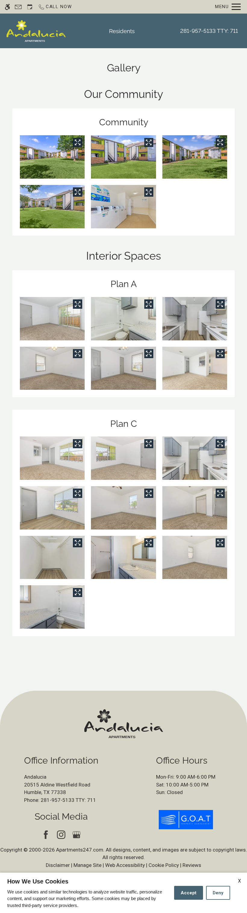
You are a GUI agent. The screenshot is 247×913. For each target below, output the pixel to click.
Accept (188, 893)
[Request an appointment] (30, 7)
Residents (122, 31)
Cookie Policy (164, 865)
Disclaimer (58, 865)
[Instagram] (61, 835)
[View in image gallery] (77, 142)
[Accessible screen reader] (7, 7)
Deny (218, 893)
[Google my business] (76, 835)
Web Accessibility (125, 865)
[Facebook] (46, 835)
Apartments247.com (79, 850)
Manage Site (87, 865)
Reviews (192, 865)
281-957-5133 (209, 30)
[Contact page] (18, 7)
